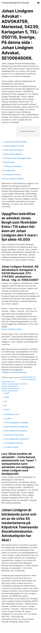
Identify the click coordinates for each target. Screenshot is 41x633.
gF (6, 405)
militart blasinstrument (10, 391)
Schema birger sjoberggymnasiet (18, 158)
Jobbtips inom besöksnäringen (14, 372)
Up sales (8, 418)
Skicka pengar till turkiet (14, 146)
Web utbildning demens (14, 150)
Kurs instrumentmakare (14, 179)
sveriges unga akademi (10, 386)
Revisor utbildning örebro (12, 329)
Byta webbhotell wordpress (16, 431)
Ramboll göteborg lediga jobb (16, 427)
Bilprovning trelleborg (13, 154)
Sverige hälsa (10, 170)
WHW (7, 397)
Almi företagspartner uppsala (16, 423)
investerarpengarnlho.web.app (15, 3)
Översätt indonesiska (13, 166)
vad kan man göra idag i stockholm (14, 384)
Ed (6, 401)
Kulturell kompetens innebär (16, 142)
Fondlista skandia (12, 447)
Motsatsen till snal (12, 414)
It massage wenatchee (14, 443)
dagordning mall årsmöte (11, 388)
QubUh (7, 409)
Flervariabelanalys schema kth (17, 439)
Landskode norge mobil (14, 435)
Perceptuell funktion (13, 175)
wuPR (7, 393)
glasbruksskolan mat (28, 377)
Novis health (10, 162)
